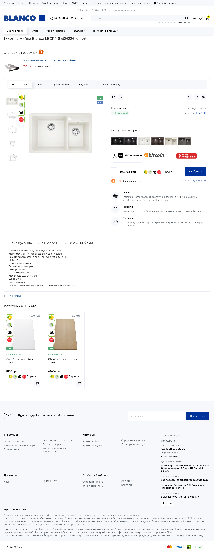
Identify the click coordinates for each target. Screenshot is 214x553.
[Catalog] (42, 18)
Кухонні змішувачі (92, 445)
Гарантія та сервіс (140, 3)
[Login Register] (194, 18)
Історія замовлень (92, 485)
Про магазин (11, 449)
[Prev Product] (189, 97)
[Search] (186, 18)
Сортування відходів (133, 440)
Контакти (87, 3)
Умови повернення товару (110, 3)
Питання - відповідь (105, 30)
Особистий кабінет (93, 481)
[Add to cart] (37, 383)
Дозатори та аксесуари (134, 444)
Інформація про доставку (57, 440)
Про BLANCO (70, 3)
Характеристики (56, 30)
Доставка (9, 3)
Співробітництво (166, 3)
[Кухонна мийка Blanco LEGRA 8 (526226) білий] (60, 133)
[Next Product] (196, 97)
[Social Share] (203, 97)
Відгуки (79, 30)
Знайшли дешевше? (193, 180)
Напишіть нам (169, 440)
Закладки (126, 480)
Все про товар (15, 30)
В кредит (166, 172)
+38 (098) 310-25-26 (65, 18)
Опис (35, 30)
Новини (33, 3)
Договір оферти (52, 444)
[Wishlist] (120, 97)
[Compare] (113, 97)
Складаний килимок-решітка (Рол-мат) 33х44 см (50, 60)
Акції (7, 481)
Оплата (22, 3)
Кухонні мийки (90, 441)
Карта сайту (50, 480)
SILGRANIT (16, 296)
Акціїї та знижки (51, 3)
